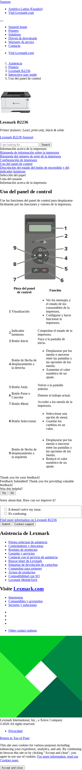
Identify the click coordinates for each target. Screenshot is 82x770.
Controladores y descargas (25, 546)
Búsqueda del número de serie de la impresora (30, 156)
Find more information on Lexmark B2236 (28, 520)
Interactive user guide (22, 74)
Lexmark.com (28, 588)
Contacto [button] (14, 46)
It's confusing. (17, 513)
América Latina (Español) (25, 9)
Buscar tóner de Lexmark (25, 561)
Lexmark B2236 (19, 71)
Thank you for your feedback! (20, 477)
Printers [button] (13, 30)
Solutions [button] (14, 34)
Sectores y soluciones (22, 605)
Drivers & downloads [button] (22, 38)
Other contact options (22, 630)
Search (45, 144)
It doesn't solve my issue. (24, 509)
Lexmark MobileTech (22, 580)
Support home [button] (17, 27)
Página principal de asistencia (27, 542)
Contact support (24, 524)
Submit (6, 524)
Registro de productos (22, 549)
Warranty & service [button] (21, 42)
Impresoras (15, 597)
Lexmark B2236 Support (16, 137)
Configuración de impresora (18, 160)
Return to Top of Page (14, 738)
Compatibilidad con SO (24, 576)
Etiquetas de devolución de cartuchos (33, 565)
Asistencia (15, 63)
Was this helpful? (11, 489)
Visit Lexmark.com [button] (21, 12)
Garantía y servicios (21, 553)
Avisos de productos (21, 572)
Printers (13, 67)
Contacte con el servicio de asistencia (33, 557)
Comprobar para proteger (25, 568)
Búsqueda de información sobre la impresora (29, 152)
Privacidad (15, 731)
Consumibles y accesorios (25, 601)
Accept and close (12, 767)
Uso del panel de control (16, 164)
